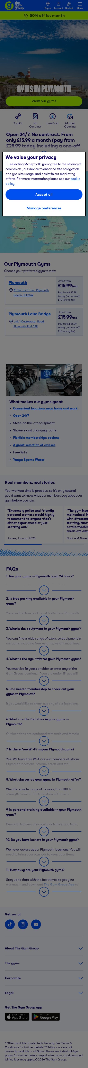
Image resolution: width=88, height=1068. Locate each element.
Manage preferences (44, 208)
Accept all (44, 194)
